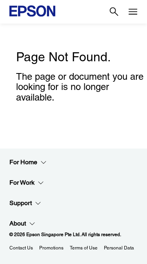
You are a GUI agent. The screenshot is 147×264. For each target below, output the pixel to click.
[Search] (114, 12)
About (17, 223)
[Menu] (133, 12)
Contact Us (21, 248)
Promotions (51, 248)
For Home (23, 162)
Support (20, 203)
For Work (21, 182)
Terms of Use (84, 248)
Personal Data (119, 248)
